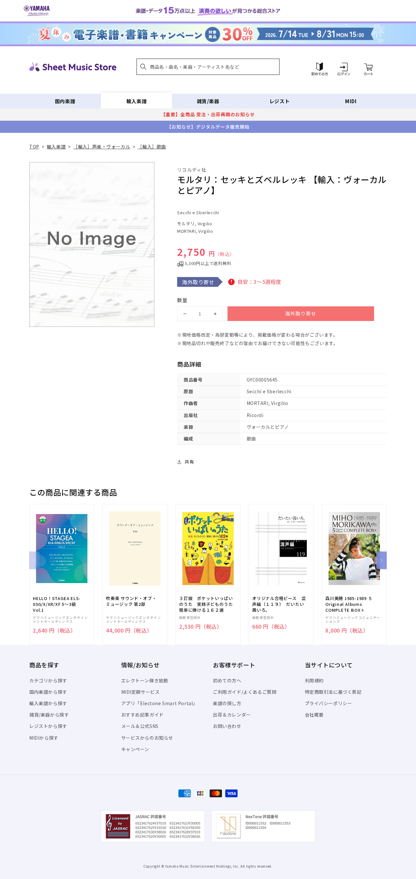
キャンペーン (135, 749)
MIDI (351, 101)
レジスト (279, 101)
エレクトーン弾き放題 (144, 680)
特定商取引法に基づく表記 (333, 692)
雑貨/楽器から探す (49, 714)
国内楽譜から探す (48, 692)
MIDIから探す (43, 737)
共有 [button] (189, 461)
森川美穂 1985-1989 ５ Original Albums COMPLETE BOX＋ (348, 604)
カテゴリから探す (48, 680)
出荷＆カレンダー (232, 714)
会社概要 (314, 714)
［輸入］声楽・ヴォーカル (101, 146)
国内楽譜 (65, 101)
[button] (208, 67)
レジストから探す (48, 726)
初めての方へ (227, 680)
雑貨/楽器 (208, 101)
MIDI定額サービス (140, 692)
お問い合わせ (227, 726)
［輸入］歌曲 (151, 146)
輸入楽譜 (136, 101)
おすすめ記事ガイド (142, 714)
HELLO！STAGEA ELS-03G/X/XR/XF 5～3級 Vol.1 (57, 604)
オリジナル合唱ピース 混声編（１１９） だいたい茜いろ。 (279, 604)
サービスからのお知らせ (147, 737)
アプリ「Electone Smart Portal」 (159, 703)
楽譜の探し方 (227, 703)
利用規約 (314, 680)
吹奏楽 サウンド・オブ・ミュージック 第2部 (131, 601)
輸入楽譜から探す (48, 703)
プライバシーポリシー (328, 703)
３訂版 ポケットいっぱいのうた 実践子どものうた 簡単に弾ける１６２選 (208, 604)
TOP (34, 146)
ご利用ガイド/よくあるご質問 (244, 692)
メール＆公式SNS (140, 726)
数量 (182, 300)
